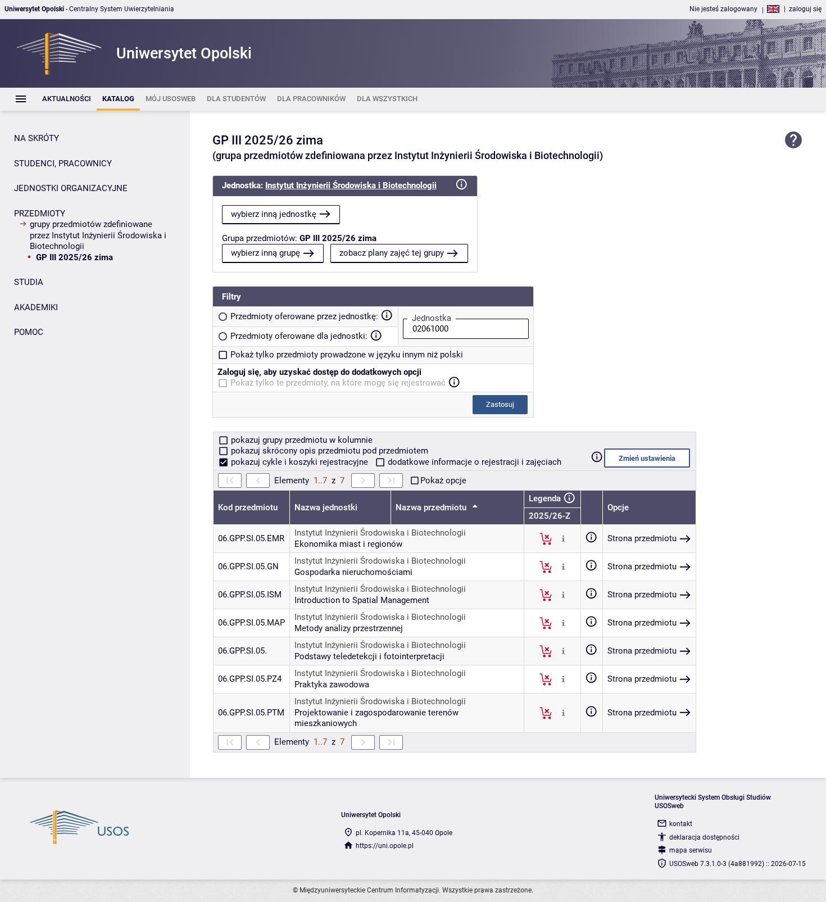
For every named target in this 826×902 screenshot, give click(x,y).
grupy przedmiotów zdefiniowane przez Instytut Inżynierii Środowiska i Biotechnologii (98, 235)
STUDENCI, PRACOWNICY (63, 163)
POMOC (28, 332)
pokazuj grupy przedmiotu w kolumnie (301, 440)
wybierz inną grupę (265, 253)
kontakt (680, 824)
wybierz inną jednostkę (273, 214)
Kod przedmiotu (248, 507)
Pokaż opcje (443, 480)
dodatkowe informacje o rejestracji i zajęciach (473, 462)
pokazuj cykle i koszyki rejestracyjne (299, 462)
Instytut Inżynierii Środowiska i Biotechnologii (351, 185)
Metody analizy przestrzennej (348, 628)
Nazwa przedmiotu (432, 507)
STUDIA (28, 282)
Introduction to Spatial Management (361, 600)
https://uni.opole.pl (385, 846)
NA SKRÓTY (36, 138)
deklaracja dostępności (704, 837)
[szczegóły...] (563, 538)
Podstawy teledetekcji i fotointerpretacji (369, 656)
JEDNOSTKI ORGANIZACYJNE (71, 188)
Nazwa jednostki (325, 507)
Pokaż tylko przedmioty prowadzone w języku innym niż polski (346, 355)
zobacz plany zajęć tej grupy (391, 253)
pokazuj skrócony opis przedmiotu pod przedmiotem (328, 451)
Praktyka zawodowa (331, 684)
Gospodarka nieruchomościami (353, 572)
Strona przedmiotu (642, 538)
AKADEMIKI (36, 307)
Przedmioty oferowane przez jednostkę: (304, 316)
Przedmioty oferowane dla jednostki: (299, 336)
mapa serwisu (690, 850)
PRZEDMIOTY (39, 213)
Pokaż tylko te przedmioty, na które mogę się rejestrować (338, 383)
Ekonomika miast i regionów (348, 544)
